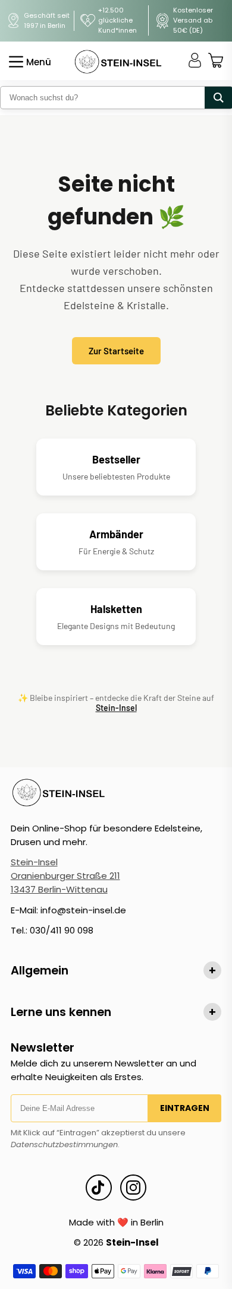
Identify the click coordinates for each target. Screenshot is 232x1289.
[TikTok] (99, 1187)
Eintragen (184, 1108)
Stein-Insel (116, 708)
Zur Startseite (116, 350)
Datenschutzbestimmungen (64, 1144)
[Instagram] (133, 1187)
